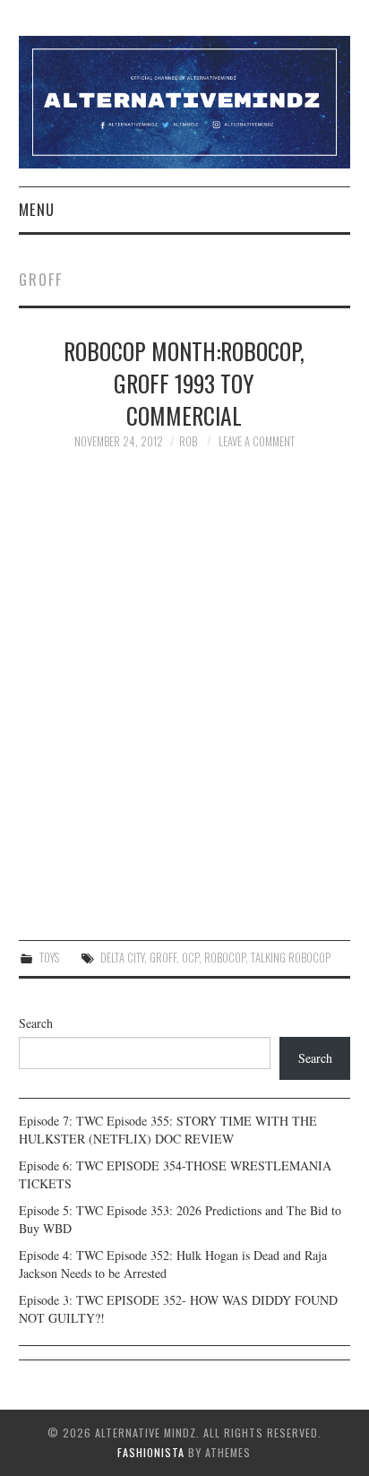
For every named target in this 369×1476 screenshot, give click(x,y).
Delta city (122, 957)
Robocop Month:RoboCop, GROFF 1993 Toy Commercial (184, 382)
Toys (49, 957)
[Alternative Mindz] (185, 99)
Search (36, 1022)
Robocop (224, 957)
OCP (190, 957)
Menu (37, 209)
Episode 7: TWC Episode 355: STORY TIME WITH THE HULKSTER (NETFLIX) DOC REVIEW (168, 1129)
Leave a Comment (257, 441)
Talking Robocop (290, 957)
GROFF (163, 957)
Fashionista (150, 1452)
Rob (188, 441)
